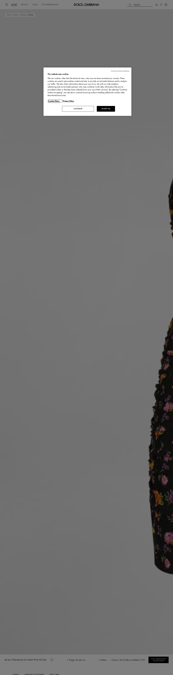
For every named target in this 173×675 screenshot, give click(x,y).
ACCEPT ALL (106, 108)
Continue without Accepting (120, 71)
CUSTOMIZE (78, 108)
